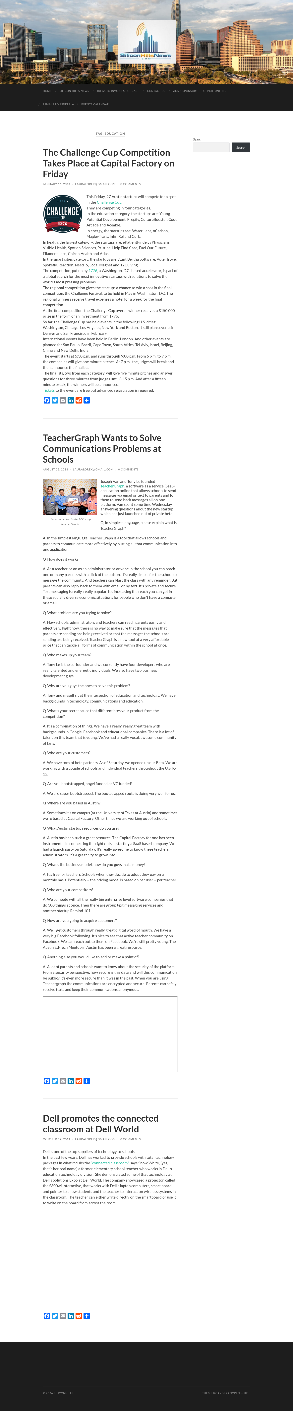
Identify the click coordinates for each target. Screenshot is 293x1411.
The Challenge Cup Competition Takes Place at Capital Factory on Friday (108, 163)
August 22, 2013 (55, 469)
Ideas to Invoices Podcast (118, 91)
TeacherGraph (112, 486)
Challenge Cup (109, 202)
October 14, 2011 (56, 1139)
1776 (92, 270)
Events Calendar (95, 104)
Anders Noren (228, 1393)
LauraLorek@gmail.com (95, 184)
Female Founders (56, 104)
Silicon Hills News (74, 91)
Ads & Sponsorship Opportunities (199, 91)
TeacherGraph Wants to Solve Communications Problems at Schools (102, 448)
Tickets (49, 390)
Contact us (156, 91)
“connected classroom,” (110, 1163)
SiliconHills (63, 1393)
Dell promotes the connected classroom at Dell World (101, 1123)
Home (47, 91)
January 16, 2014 (56, 184)
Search (197, 139)
